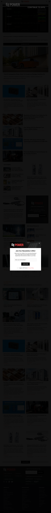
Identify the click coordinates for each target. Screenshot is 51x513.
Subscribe (25, 264)
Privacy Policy (31, 267)
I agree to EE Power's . (26, 267)
